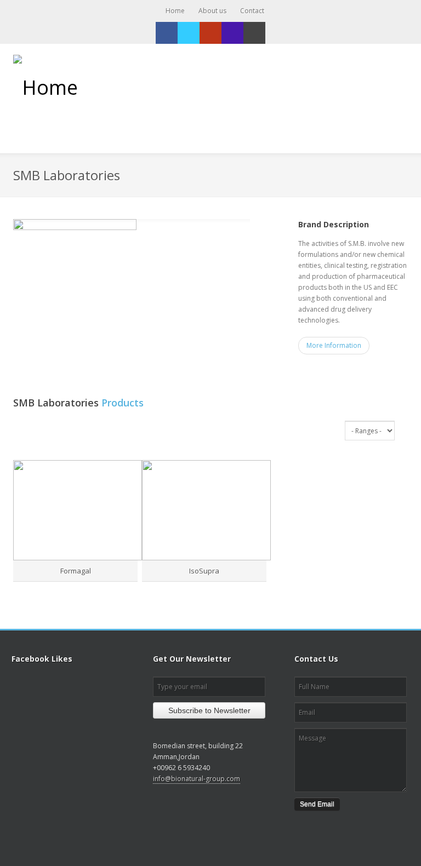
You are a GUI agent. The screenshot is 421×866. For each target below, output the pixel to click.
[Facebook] (167, 33)
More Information (333, 345)
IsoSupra (204, 571)
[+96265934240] (232, 33)
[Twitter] (189, 33)
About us (212, 10)
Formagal (75, 571)
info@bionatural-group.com (196, 778)
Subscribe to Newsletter (209, 710)
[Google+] (210, 33)
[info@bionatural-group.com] (254, 33)
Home (175, 10)
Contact (252, 10)
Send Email (317, 804)
